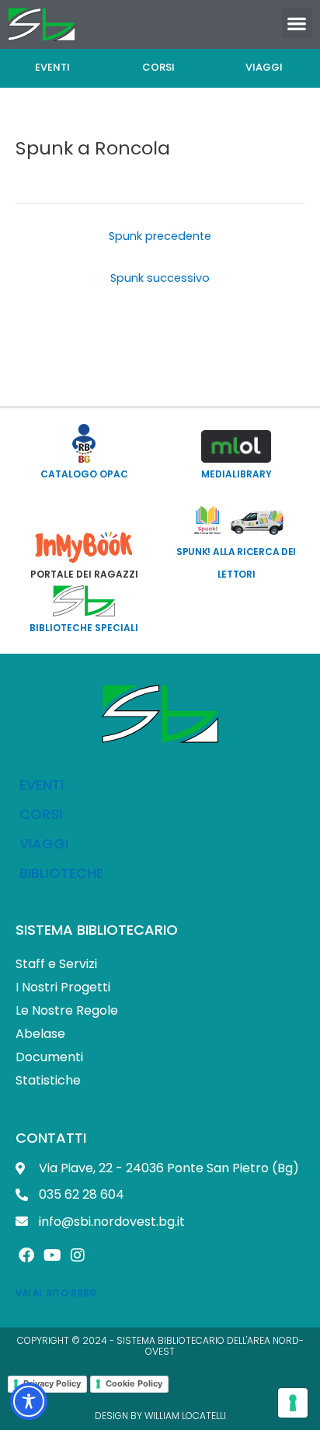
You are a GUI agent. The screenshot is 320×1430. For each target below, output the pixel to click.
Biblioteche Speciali (84, 627)
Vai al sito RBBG (56, 1293)
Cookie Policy (134, 1383)
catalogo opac (84, 474)
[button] (297, 23)
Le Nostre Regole (67, 1010)
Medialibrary (236, 474)
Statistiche (48, 1080)
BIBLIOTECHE (61, 873)
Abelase (40, 1034)
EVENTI (41, 784)
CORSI (40, 814)
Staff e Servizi (56, 964)
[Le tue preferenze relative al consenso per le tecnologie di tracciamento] (293, 1403)
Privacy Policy (52, 1383)
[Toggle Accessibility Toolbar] (29, 1401)
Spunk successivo (160, 278)
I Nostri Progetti (63, 987)
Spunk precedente (160, 236)
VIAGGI (43, 843)
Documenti (49, 1057)
